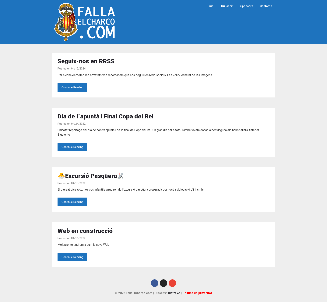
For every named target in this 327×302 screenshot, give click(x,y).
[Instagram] (163, 283)
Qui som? (227, 6)
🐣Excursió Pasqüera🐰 (91, 175)
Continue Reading (72, 87)
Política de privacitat (197, 293)
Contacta (266, 6)
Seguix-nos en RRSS (86, 61)
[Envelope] (172, 283)
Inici (211, 6)
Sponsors (246, 6)
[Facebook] (154, 283)
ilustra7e (173, 293)
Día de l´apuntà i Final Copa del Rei (105, 116)
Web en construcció (85, 230)
